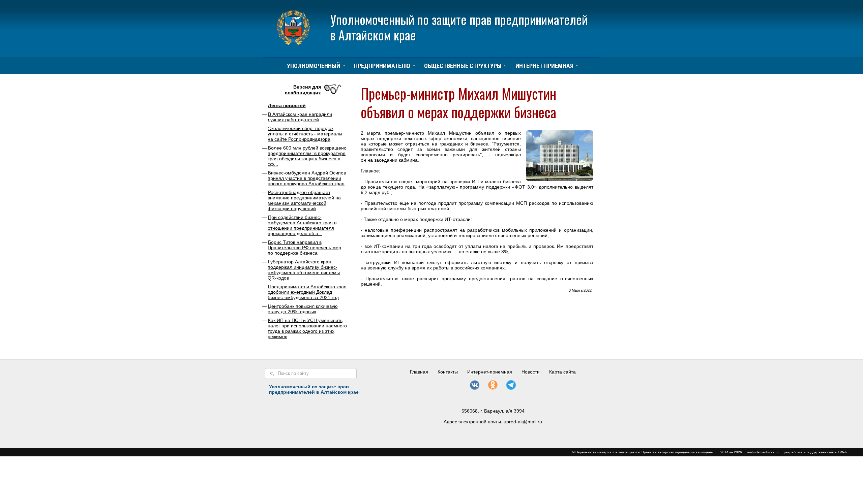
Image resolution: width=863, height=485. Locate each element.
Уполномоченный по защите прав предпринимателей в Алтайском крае (459, 27)
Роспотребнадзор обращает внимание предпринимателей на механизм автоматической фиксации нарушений (304, 200)
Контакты (448, 372)
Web (843, 452)
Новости (531, 372)
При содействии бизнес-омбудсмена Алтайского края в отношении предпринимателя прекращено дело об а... (302, 225)
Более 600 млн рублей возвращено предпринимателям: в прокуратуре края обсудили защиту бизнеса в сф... (307, 156)
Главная (419, 372)
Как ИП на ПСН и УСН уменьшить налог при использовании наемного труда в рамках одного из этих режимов (307, 328)
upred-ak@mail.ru (523, 421)
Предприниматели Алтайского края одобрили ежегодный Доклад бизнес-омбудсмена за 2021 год (307, 292)
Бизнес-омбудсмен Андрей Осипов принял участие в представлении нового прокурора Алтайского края (307, 178)
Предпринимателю (382, 65)
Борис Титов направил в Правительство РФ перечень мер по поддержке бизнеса (304, 247)
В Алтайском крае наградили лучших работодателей (300, 116)
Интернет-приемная (489, 372)
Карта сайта (562, 372)
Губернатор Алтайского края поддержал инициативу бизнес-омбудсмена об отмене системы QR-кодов (304, 270)
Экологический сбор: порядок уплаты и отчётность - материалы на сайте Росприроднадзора (305, 134)
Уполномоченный (313, 65)
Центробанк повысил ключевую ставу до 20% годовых (303, 308)
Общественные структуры (463, 65)
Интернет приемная (544, 65)
